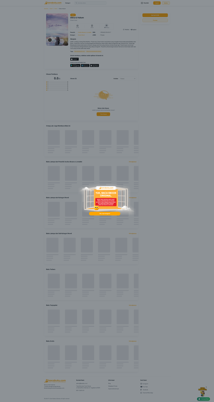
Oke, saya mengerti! (104, 213)
